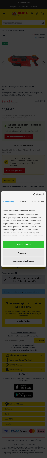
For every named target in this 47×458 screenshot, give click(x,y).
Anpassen (22, 253)
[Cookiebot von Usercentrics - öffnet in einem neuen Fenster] (33, 194)
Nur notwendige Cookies (23, 261)
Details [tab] (23, 202)
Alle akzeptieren (24, 245)
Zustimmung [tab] (8, 202)
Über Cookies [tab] (38, 202)
